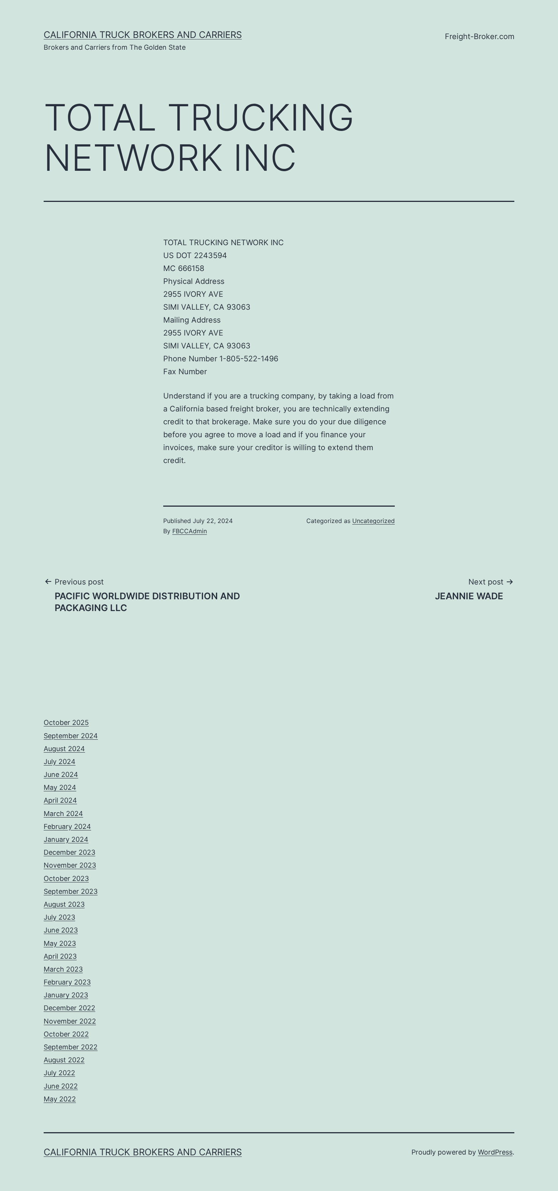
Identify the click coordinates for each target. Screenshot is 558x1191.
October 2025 (66, 722)
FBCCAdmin (189, 531)
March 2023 (63, 969)
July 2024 (60, 762)
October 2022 (66, 1034)
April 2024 (60, 800)
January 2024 (66, 839)
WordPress (495, 1152)
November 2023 (70, 865)
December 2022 (69, 1008)
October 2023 (66, 878)
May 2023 (60, 943)
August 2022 (64, 1060)
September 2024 (71, 736)
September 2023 (71, 891)
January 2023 (66, 995)
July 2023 (59, 917)
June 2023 (61, 930)
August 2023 (64, 904)
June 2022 (61, 1086)
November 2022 (70, 1021)
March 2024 (63, 814)
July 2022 (59, 1073)
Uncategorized (373, 521)
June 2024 (61, 774)
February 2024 (67, 826)
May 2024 (60, 787)
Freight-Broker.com (479, 36)
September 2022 (71, 1047)
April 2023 (60, 956)
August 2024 (64, 749)
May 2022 (60, 1099)
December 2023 (69, 852)
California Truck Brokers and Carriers (143, 34)
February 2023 (67, 982)
